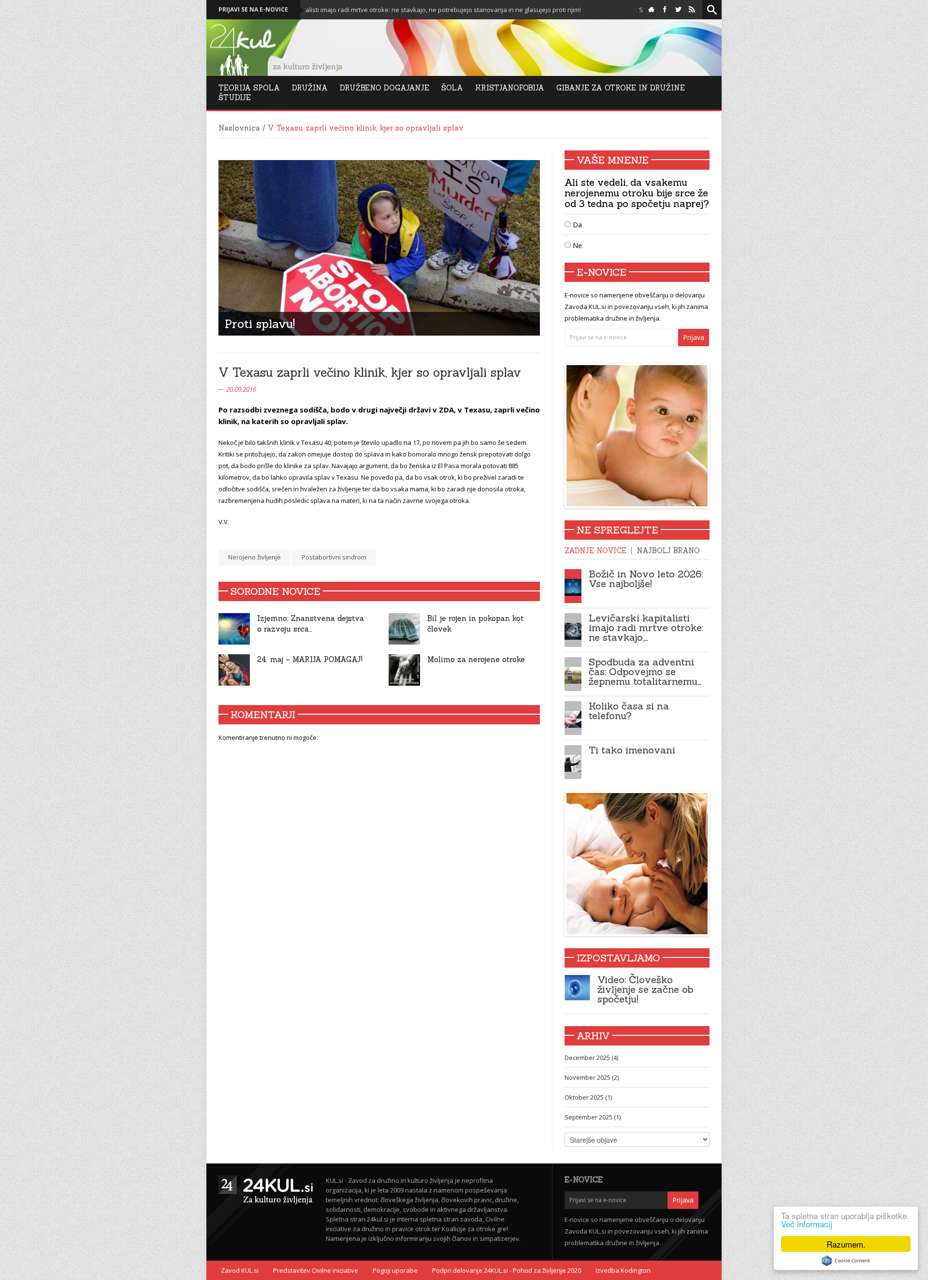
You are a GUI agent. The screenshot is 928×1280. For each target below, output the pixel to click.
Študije (234, 97)
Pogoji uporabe (395, 1270)
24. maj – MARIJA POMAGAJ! (309, 659)
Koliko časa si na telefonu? (629, 710)
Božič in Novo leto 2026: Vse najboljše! (646, 578)
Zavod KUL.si (240, 1270)
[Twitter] (678, 9)
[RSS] (692, 9)
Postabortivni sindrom (334, 557)
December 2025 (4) (591, 1057)
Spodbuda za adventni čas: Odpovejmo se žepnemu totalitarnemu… (645, 671)
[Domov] (651, 9)
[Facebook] (665, 9)
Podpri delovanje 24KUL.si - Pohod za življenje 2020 (506, 1270)
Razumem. (846, 1244)
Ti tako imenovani (632, 750)
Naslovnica (239, 127)
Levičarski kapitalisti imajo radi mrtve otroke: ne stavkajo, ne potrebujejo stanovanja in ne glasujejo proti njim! (365, 9)
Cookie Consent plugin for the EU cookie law (846, 1260)
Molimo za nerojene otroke (476, 659)
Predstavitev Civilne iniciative (315, 1270)
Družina (310, 87)
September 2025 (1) (593, 1117)
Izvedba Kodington (623, 1270)
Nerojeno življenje (254, 557)
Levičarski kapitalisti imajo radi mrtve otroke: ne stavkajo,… (646, 627)
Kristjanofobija (509, 87)
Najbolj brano (668, 550)
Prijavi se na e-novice (253, 9)
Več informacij (806, 1224)
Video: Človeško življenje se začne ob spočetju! (645, 989)
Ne (576, 245)
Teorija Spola (249, 87)
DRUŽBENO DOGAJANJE (384, 87)
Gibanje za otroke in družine (620, 87)
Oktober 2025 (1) (588, 1097)
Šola (452, 87)
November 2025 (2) (592, 1077)
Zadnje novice (595, 550)
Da (576, 224)
